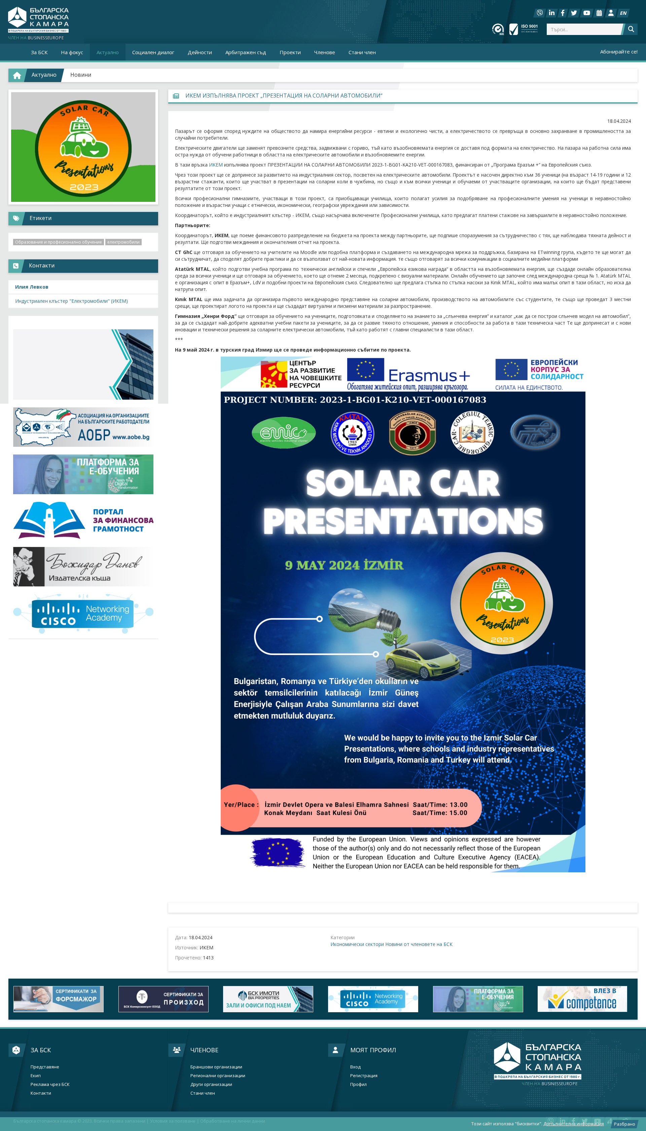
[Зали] (599, 13)
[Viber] (539, 13)
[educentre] (83, 614)
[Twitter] (574, 13)
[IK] (83, 567)
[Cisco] (375, 999)
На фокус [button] (72, 52)
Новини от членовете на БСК (419, 944)
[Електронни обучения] (83, 474)
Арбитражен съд (245, 52)
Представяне (45, 1067)
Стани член (362, 52)
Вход (355, 1067)
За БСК (41, 1050)
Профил (358, 1084)
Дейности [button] (200, 52)
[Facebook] (563, 13)
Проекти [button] (290, 52)
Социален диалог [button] (153, 52)
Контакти (41, 1093)
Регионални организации (217, 1075)
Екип (36, 1075)
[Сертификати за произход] (165, 999)
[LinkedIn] (552, 13)
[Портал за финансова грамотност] (83, 520)
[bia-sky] (83, 364)
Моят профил (373, 1050)
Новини (80, 74)
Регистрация (364, 1075)
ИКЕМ (216, 164)
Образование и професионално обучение (58, 242)
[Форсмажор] (60, 999)
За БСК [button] (39, 52)
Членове (204, 1050)
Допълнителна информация (573, 1124)
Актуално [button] (108, 52)
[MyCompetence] (585, 999)
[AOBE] (83, 427)
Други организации (211, 1084)
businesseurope (549, 1084)
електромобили (123, 242)
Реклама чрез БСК (50, 1084)
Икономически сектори (357, 944)
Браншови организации (216, 1067)
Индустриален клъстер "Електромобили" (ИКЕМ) (71, 301)
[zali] (270, 999)
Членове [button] (324, 52)
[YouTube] (587, 13)
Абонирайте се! (619, 51)
